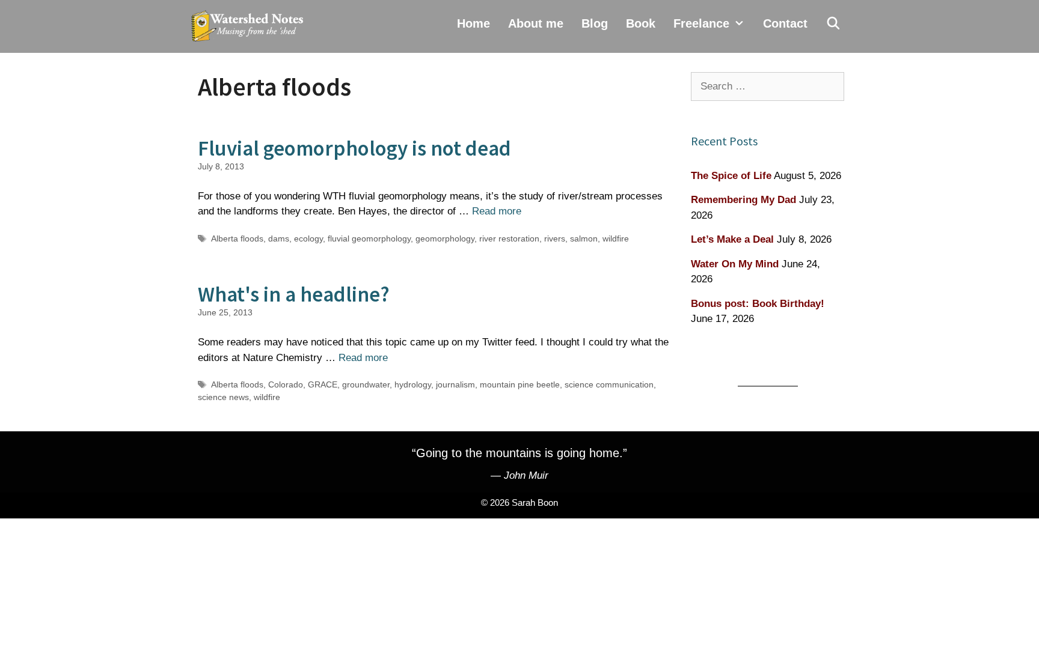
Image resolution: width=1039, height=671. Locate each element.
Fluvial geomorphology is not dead (354, 148)
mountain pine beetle (520, 384)
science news (223, 397)
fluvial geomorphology (369, 238)
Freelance (701, 23)
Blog (594, 23)
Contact (785, 23)
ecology (308, 238)
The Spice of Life (731, 175)
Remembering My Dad (743, 199)
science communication (609, 384)
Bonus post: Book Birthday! (757, 303)
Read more (496, 211)
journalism (455, 384)
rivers (554, 238)
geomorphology (444, 238)
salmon (584, 238)
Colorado (285, 384)
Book (640, 23)
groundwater (366, 384)
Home (473, 23)
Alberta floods (237, 238)
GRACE (322, 384)
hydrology (412, 384)
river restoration (509, 238)
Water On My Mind (735, 264)
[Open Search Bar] (833, 23)
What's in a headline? (294, 294)
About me (535, 23)
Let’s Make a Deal (732, 239)
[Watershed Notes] (250, 26)
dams (278, 238)
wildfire (615, 238)
